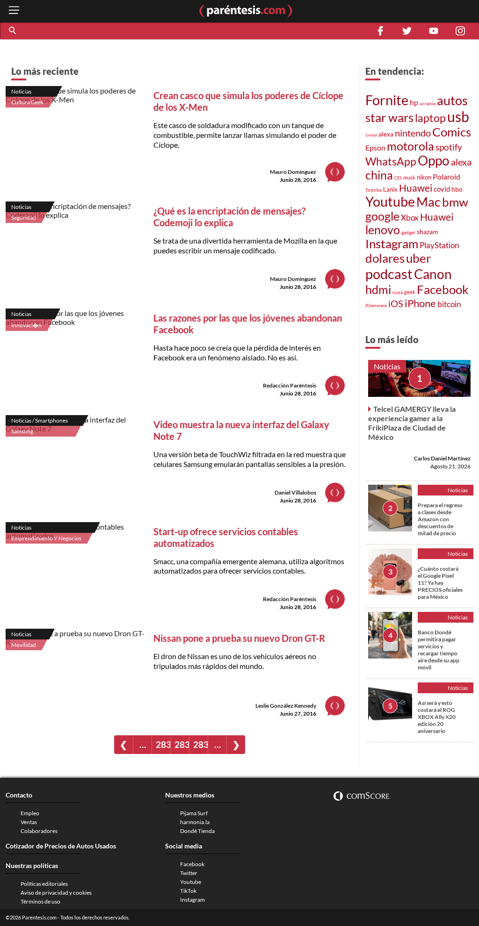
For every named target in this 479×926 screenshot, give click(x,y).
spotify (448, 147)
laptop (430, 117)
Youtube (390, 201)
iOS (395, 303)
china (379, 175)
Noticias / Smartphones (39, 420)
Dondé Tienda (197, 830)
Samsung (22, 431)
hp (414, 102)
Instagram (391, 244)
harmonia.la (195, 822)
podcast (389, 274)
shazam (427, 232)
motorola (410, 146)
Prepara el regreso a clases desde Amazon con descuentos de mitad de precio (440, 519)
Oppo (434, 160)
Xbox (410, 218)
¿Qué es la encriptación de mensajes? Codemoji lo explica (229, 216)
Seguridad (23, 217)
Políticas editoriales (44, 883)
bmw (455, 201)
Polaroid (446, 176)
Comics (451, 132)
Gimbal (371, 135)
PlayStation (439, 245)
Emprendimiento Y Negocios (46, 538)
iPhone (420, 303)
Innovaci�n (26, 325)
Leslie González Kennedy (285, 705)
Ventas (29, 822)
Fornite (386, 100)
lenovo (382, 230)
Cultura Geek (27, 102)
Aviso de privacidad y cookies (56, 892)
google (382, 216)
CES (398, 177)
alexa (385, 134)
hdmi (378, 289)
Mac (428, 201)
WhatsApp (390, 161)
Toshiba (373, 190)
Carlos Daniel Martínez (442, 458)
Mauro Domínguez (293, 171)
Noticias (21, 91)
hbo (457, 189)
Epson (375, 147)
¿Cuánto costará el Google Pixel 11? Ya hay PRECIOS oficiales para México (440, 582)
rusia (397, 292)
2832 (200, 744)
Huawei (415, 188)
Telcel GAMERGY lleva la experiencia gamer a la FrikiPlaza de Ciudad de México (412, 422)
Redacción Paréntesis (289, 385)
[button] (13, 30)
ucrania (427, 103)
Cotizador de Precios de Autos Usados (61, 846)
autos (452, 100)
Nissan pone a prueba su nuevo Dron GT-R (239, 638)
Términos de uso (40, 901)
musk (409, 177)
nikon (424, 177)
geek (409, 292)
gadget (408, 232)
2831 (181, 744)
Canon (433, 274)
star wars (389, 117)
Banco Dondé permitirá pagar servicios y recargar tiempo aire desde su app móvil (438, 650)
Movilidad (23, 644)
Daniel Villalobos (295, 492)
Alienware (376, 305)
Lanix (390, 189)
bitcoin (449, 304)
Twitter (188, 872)
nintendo (413, 132)
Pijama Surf (194, 813)
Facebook (443, 289)
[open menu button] (14, 11)
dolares (385, 258)
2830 (163, 744)
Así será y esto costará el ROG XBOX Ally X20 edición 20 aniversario (437, 716)
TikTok (188, 890)
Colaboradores (39, 830)
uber (418, 258)
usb (458, 116)
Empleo (30, 813)
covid (442, 189)
